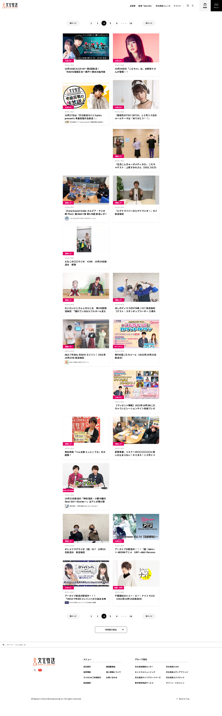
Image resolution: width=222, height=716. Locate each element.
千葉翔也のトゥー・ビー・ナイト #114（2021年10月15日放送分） (134, 597)
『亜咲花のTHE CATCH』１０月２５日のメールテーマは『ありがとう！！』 (136, 117)
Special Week (68, 490)
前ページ (73, 23)
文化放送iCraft (172, 666)
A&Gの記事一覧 (20, 645)
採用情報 (87, 672)
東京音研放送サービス (144, 683)
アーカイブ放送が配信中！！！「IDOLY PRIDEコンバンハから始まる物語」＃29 (85, 598)
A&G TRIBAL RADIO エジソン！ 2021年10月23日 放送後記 (85, 356)
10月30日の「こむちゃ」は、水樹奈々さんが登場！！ (135, 70)
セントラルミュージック (145, 672)
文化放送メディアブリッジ (177, 672)
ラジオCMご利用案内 (92, 677)
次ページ (149, 23)
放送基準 (87, 683)
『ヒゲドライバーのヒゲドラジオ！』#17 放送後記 (137, 212)
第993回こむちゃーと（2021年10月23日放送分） (135, 356)
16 (131, 23)
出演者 (132, 6)
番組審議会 (110, 666)
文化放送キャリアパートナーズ (148, 677)
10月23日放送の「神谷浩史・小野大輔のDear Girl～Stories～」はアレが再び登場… (85, 501)
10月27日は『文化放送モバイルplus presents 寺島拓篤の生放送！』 (83, 117)
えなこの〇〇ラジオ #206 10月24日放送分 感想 (86, 263)
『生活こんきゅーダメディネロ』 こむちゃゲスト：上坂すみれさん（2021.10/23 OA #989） (135, 167)
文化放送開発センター (144, 666)
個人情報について (113, 672)
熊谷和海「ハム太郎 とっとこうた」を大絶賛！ (85, 453)
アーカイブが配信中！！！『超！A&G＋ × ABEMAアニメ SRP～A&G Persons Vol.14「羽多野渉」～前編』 (135, 552)
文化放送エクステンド (175, 677)
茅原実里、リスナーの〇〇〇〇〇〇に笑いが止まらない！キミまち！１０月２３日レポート (135, 455)
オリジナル (118, 346)
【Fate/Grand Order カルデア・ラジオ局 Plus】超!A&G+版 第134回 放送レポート (86, 214)
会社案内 (87, 666)
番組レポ (118, 156)
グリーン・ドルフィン (175, 683)
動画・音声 (118, 587)
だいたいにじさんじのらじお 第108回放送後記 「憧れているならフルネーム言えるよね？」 (86, 311)
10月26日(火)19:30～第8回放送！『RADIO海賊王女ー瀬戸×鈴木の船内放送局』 (85, 71)
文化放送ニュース (163, 6)
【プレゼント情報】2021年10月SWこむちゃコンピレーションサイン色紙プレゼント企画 (135, 408)
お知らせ (68, 61)
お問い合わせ (111, 677)
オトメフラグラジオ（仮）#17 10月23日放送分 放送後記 (85, 550)
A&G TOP (10, 645)
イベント (177, 6)
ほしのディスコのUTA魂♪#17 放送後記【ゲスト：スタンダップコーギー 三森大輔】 (135, 311)
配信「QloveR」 (145, 6)
